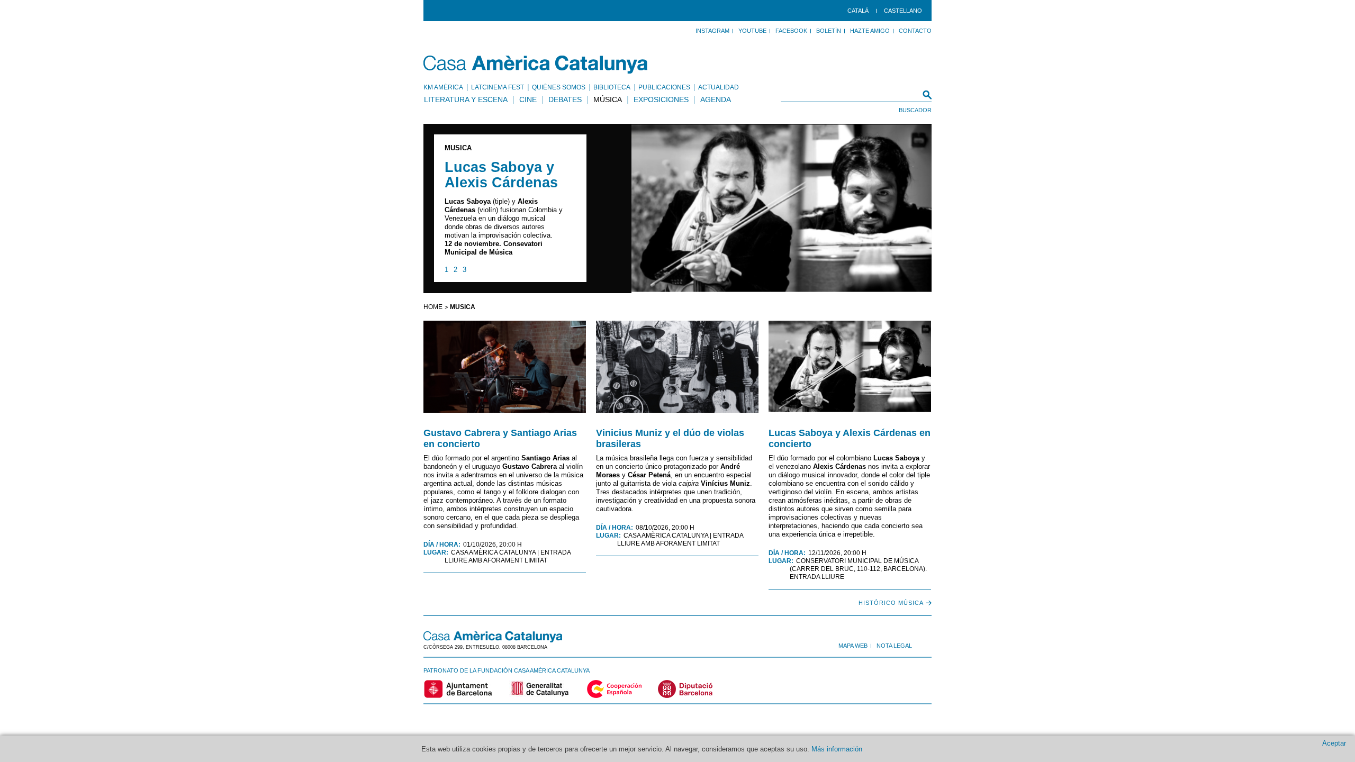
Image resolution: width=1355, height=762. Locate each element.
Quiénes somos (558, 87)
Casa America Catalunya (535, 65)
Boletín (828, 31)
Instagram (712, 31)
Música (607, 99)
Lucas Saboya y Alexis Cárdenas (501, 174)
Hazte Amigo (870, 31)
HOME (432, 307)
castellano (903, 10)
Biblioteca (611, 87)
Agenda (715, 99)
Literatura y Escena (466, 99)
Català (858, 10)
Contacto (915, 31)
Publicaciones (664, 87)
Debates (565, 99)
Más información (836, 749)
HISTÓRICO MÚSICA (891, 603)
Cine (528, 99)
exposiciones (661, 99)
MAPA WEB (853, 645)
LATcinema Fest (497, 87)
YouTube (752, 31)
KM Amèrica (443, 87)
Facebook (791, 31)
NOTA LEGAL (894, 645)
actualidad (718, 87)
